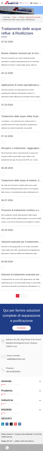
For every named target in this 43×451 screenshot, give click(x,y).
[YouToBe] (15, 424)
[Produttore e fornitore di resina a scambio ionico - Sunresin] (11, 3)
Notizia (22, 17)
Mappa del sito (7, 441)
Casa (14, 17)
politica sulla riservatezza (24, 441)
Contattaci (21, 328)
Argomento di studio (33, 17)
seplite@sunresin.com (16, 359)
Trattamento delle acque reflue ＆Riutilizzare (19, 19)
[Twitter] (11, 424)
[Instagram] (19, 424)
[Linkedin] (2, 424)
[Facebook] (7, 424)
